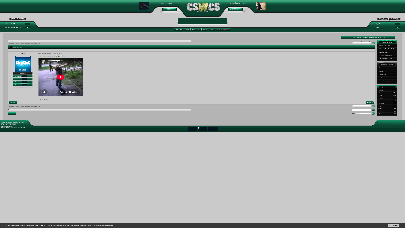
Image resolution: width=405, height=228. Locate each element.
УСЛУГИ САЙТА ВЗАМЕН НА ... (388, 58)
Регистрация (170, 9)
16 (24, 81)
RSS (384, 37)
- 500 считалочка (383, 77)
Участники (365, 37)
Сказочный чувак (35, 43)
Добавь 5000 (382, 74)
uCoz (8, 127)
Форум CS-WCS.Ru (14, 43)
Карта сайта (14, 127)
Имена (381, 71)
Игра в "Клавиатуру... (384, 81)
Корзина (27, 43)
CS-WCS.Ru (6, 125)
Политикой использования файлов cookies (100, 225)
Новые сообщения (356, 37)
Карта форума (21, 127)
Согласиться (393, 225)
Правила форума (373, 37)
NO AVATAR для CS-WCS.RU (386, 49)
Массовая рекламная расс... (386, 55)
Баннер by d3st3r (383, 52)
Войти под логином (235, 9)
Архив (22, 43)
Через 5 (381, 68)
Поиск (379, 37)
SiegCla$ (23, 53)
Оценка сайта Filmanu (385, 45)
